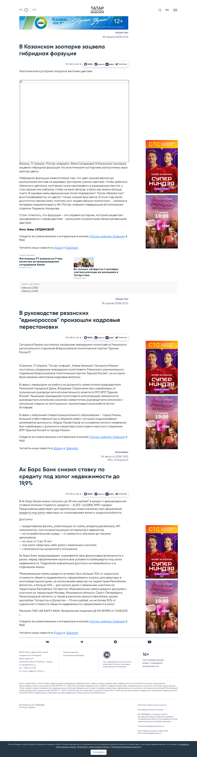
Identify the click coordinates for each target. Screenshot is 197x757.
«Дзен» (58, 247)
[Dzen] (115, 642)
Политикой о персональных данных (93, 747)
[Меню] (175, 10)
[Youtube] (149, 642)
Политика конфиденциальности (151, 726)
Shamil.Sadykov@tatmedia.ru (149, 733)
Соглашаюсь (99, 752)
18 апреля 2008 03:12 (115, 37)
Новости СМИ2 (29, 287)
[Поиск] (160, 10)
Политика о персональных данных (152, 705)
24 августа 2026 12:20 (114, 456)
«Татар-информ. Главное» (107, 236)
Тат (34, 10)
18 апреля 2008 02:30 (115, 303)
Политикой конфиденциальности (126, 747)
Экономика (121, 452)
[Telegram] (81, 641)
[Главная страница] (97, 10)
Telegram (72, 247)
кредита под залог (32, 512)
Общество (121, 32)
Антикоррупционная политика (150, 710)
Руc (21, 10)
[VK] (47, 642)
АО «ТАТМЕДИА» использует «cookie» (153, 714)
